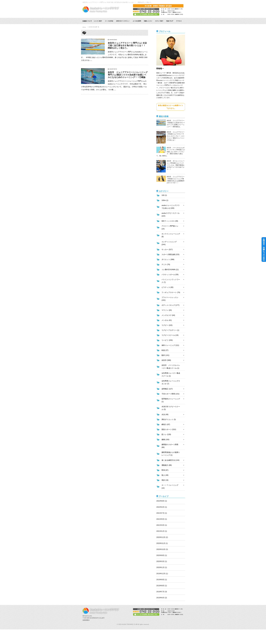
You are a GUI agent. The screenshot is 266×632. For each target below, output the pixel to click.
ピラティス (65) (167, 287)
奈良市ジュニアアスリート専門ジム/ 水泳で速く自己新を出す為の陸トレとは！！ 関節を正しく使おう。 (128, 45)
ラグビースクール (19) (170, 335)
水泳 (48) (165, 414)
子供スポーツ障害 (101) (170, 394)
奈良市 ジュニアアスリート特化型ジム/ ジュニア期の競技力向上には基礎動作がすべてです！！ (175, 180)
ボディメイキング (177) (170, 305)
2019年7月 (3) (161, 592)
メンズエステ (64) (168, 315)
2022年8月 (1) (161, 501)
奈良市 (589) (166, 360)
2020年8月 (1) (161, 555)
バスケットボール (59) (170, 274)
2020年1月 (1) (161, 567)
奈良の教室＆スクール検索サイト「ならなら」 (170, 107)
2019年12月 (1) (162, 573)
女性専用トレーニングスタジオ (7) (171, 382)
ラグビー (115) (167, 325)
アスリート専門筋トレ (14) (170, 227)
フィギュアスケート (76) (171, 292)
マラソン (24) (167, 310)
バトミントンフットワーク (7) (171, 281)
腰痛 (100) (165, 439)
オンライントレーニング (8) (171, 235)
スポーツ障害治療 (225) (170, 254)
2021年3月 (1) (161, 525)
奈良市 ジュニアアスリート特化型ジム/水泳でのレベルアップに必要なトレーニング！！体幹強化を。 (176, 123)
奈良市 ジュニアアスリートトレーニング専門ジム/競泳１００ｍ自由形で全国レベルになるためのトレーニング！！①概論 (128, 74)
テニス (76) (166, 264)
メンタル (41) (167, 320)
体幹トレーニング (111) (170, 345)
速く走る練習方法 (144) (170, 460)
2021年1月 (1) (161, 531)
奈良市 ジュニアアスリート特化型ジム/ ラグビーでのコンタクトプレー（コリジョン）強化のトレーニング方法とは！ (175, 136)
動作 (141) (165, 355)
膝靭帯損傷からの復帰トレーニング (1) (171, 453)
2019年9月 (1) (161, 579)
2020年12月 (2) (162, 537)
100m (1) (165, 200)
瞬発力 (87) (166, 424)
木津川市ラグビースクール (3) (171, 408)
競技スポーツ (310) (169, 429)
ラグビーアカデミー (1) (170, 330)
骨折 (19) (165, 480)
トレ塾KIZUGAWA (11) (170, 269)
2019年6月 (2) (161, 598)
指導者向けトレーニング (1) (171, 400)
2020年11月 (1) (162, 543)
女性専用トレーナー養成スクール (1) (171, 374)
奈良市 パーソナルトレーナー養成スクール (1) (171, 366)
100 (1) (164, 195)
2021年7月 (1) (161, 513)
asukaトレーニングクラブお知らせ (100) (171, 206)
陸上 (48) (165, 475)
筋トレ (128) (166, 434)
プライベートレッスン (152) (170, 299)
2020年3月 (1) (161, 561)
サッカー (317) (167, 249)
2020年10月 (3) (162, 549)
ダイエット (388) (168, 259)
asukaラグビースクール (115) (171, 214)
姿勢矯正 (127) (167, 389)
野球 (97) (165, 470)
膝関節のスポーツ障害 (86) (170, 446)
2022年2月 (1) (161, 507)
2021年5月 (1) (161, 519)
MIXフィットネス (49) (170, 221)
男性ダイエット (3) (169, 419)
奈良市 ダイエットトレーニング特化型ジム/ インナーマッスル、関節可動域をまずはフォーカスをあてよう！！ (175, 165)
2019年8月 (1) (161, 585)
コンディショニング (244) (169, 243)
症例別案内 (86, 620)
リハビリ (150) (167, 340)
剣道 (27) (165, 350)
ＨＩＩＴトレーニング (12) (170, 486)
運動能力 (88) (167, 465)
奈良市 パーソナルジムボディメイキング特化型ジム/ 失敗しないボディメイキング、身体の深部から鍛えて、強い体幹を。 (170, 152)
